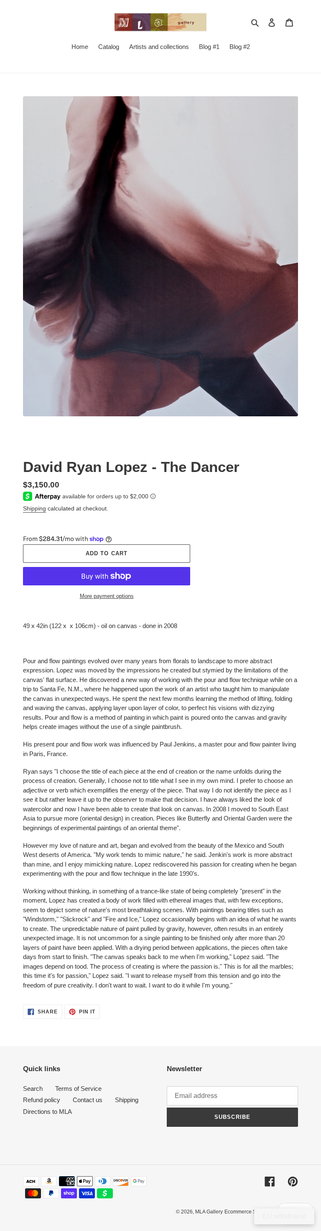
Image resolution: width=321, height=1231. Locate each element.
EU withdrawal (284, 1216)
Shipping (34, 508)
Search (33, 1088)
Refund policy (41, 1099)
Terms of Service (78, 1088)
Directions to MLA (47, 1111)
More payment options (107, 596)
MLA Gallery (209, 1212)
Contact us (87, 1099)
